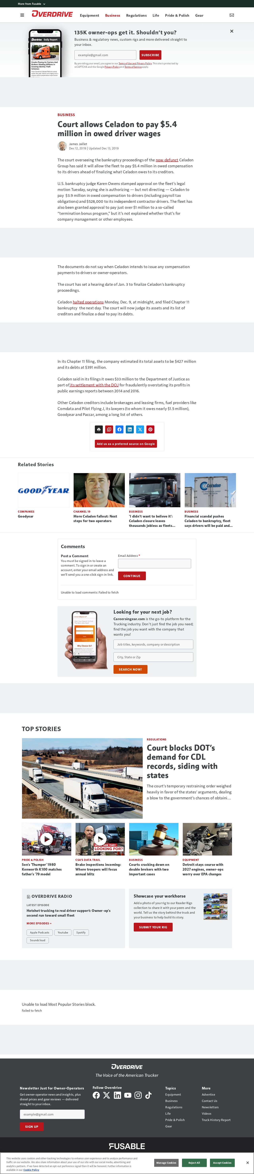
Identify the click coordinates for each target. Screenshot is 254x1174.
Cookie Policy (31, 1169)
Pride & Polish (32, 859)
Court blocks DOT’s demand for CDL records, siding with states (182, 761)
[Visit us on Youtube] (127, 1095)
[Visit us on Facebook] (96, 1095)
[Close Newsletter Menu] (231, 31)
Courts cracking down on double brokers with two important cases (149, 869)
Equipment (191, 859)
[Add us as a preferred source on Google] (109, 429)
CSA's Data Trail (87, 859)
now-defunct (167, 159)
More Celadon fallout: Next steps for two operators (95, 518)
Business (66, 114)
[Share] (119, 429)
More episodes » (39, 923)
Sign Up (31, 1127)
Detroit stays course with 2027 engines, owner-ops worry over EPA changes (203, 869)
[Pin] (150, 429)
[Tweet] (140, 429)
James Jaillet (78, 144)
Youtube (63, 932)
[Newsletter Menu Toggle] (231, 14)
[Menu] (22, 14)
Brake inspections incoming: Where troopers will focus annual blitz (98, 869)
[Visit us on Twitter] (107, 1095)
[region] (127, 1163)
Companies (26, 511)
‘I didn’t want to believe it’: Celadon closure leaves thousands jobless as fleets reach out (151, 521)
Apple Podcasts (39, 932)
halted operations (88, 301)
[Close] (247, 1162)
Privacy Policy (112, 66)
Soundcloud (37, 940)
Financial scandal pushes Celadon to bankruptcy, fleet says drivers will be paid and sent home (207, 521)
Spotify (81, 932)
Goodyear (25, 516)
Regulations (156, 739)
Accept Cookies (222, 1162)
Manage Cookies (166, 1162)
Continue (131, 576)
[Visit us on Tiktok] (148, 1095)
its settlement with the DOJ (94, 384)
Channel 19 (81, 511)
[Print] (99, 429)
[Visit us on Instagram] (138, 1095)
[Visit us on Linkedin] (117, 1095)
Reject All (194, 1162)
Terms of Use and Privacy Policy (135, 63)
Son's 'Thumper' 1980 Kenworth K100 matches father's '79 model (42, 869)
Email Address (129, 555)
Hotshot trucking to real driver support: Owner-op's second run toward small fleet (69, 913)
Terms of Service (133, 66)
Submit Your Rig (153, 927)
